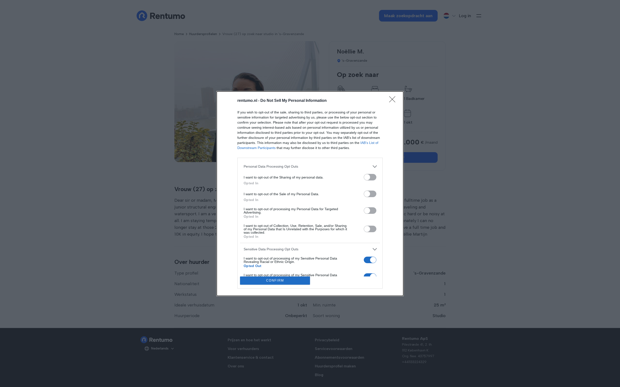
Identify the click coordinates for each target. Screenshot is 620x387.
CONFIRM (275, 280)
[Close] (393, 100)
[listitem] (310, 166)
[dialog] (310, 193)
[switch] (370, 177)
